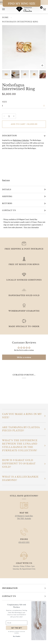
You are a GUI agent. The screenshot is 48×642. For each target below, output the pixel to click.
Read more (6, 180)
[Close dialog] (43, 603)
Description (9, 136)
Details (6, 190)
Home (5, 17)
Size (4, 102)
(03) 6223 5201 (24, 542)
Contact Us (9, 210)
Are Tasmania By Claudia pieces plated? (21, 429)
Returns (7, 203)
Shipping (7, 196)
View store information (31, 227)
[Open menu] (6, 9)
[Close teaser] (41, 7)
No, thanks (16, 636)
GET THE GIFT (16, 627)
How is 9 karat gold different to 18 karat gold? (19, 463)
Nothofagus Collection (21, 140)
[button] (22, 3)
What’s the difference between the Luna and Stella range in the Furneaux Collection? (19, 445)
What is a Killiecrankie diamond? (20, 478)
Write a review (24, 357)
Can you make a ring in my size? (22, 416)
